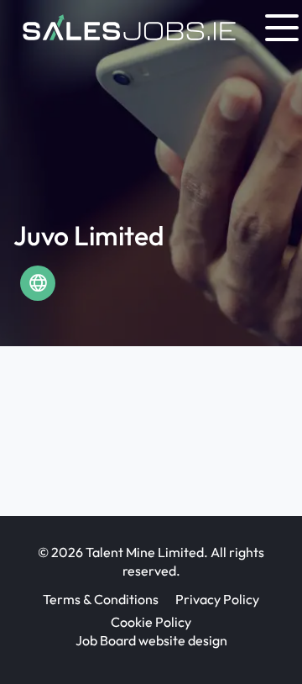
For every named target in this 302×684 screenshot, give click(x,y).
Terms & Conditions (101, 599)
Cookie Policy (151, 621)
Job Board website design (151, 640)
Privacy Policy (217, 599)
